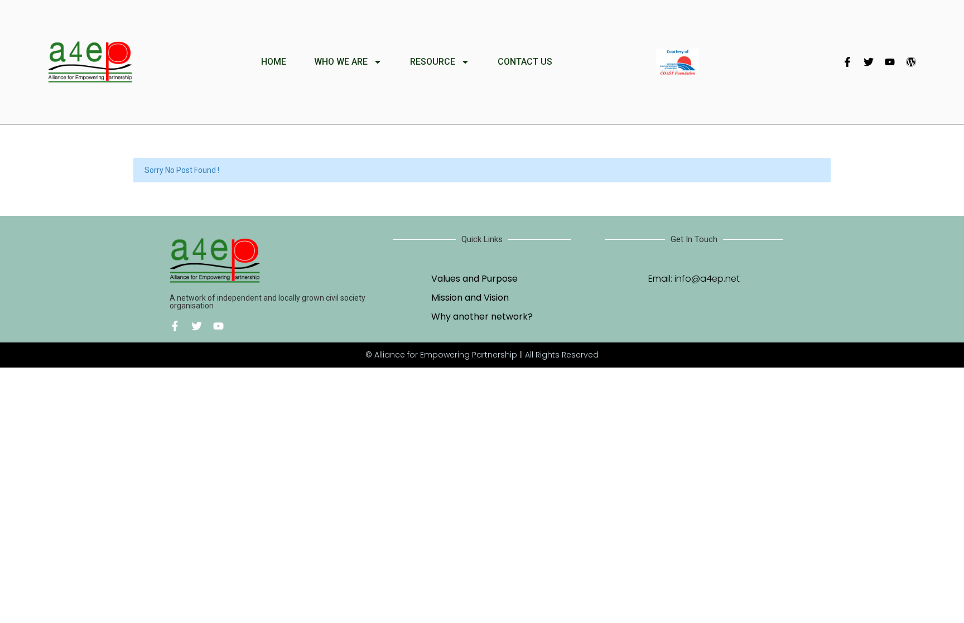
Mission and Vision (470, 297)
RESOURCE (432, 61)
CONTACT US (525, 61)
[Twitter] (869, 62)
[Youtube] (890, 62)
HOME (273, 61)
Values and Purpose (474, 278)
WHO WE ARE (341, 61)
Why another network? (482, 316)
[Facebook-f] (847, 62)
